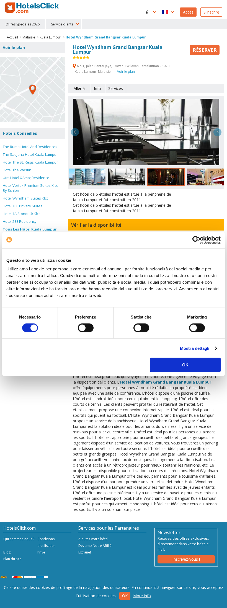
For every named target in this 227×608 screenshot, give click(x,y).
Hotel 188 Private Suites (22, 205)
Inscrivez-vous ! (186, 559)
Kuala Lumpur (50, 37)
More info (142, 595)
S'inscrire (211, 12)
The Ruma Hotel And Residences (30, 146)
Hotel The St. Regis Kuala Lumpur (30, 162)
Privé (41, 552)
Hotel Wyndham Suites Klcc (25, 198)
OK (185, 365)
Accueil (12, 37)
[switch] (86, 327)
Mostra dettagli (195, 348)
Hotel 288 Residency (20, 221)
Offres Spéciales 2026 (23, 24)
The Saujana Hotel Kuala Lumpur (30, 154)
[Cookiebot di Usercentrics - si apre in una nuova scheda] (196, 240)
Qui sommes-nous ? (18, 539)
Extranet (84, 552)
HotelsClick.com (32, 7)
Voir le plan (126, 71)
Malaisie (28, 37)
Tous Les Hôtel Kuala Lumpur (30, 229)
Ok (125, 595)
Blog (7, 552)
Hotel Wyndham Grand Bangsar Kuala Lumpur (106, 37)
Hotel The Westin (17, 169)
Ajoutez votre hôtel (93, 539)
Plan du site (12, 559)
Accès (188, 12)
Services (115, 88)
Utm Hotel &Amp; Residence (26, 177)
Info (97, 88)
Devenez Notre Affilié (95, 545)
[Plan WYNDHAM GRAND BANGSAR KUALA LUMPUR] (32, 89)
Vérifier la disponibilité (96, 225)
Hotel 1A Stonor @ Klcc (21, 213)
